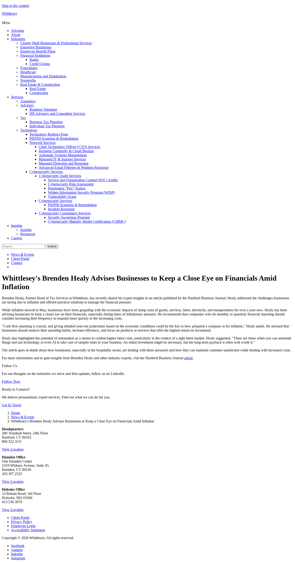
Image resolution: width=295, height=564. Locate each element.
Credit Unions (40, 64)
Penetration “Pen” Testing (67, 188)
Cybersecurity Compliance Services (65, 213)
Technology (29, 130)
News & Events (22, 254)
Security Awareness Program (69, 217)
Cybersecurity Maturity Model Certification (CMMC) (87, 221)
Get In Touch (11, 405)
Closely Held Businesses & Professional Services (56, 43)
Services (17, 97)
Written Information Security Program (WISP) (81, 192)
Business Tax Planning (46, 122)
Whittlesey (9, 13)
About (15, 35)
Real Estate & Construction (40, 84)
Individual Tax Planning (47, 126)
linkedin (17, 554)
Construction (39, 93)
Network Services (43, 143)
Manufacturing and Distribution (43, 76)
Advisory (27, 105)
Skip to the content (15, 6)
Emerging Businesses (35, 47)
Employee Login (23, 526)
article (188, 358)
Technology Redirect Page (49, 134)
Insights (16, 226)
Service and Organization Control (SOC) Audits (83, 180)
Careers (16, 238)
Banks (34, 60)
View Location (13, 449)
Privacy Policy (21, 522)
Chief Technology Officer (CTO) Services (69, 147)
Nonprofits (28, 80)
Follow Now (11, 381)
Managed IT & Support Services (62, 159)
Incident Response (61, 209)
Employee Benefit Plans (37, 51)
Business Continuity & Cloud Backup (66, 151)
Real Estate (38, 89)
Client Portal (20, 259)
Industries (18, 39)
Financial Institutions (35, 55)
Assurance (27, 101)
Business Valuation (43, 109)
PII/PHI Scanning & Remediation (54, 138)
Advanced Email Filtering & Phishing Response (74, 167)
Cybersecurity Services (46, 172)
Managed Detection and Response (63, 163)
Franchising (28, 68)
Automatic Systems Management (63, 155)
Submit (52, 246)
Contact (16, 263)
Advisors (17, 31)
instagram (18, 558)
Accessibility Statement (28, 530)
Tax (23, 118)
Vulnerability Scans (62, 197)
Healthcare (28, 72)
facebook (17, 546)
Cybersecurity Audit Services (60, 176)
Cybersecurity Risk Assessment (71, 184)
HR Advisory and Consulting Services (57, 114)
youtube (17, 550)
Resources (27, 234)
